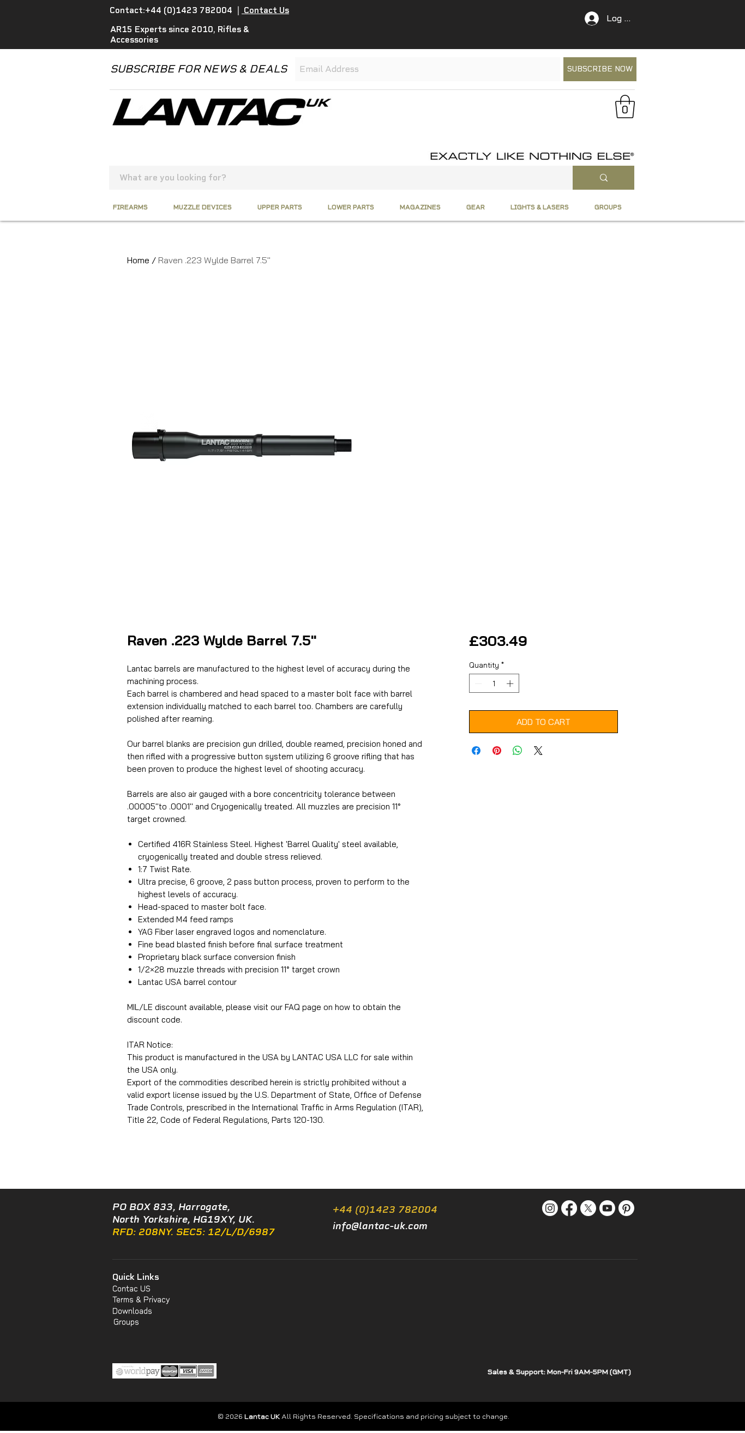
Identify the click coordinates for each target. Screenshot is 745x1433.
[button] (625, 106)
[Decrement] (477, 683)
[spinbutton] (493, 683)
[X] (588, 1208)
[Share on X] (538, 750)
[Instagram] (550, 1208)
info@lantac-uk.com (380, 1226)
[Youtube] (607, 1208)
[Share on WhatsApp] (517, 750)
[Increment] (511, 683)
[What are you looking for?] (603, 178)
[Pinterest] (626, 1208)
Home (138, 260)
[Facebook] (569, 1208)
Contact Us (265, 10)
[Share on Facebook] (476, 750)
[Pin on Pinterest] (496, 750)
